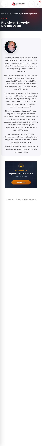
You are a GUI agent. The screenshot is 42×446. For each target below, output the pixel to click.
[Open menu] (4, 4)
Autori (10, 14)
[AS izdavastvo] (18, 4)
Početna (3, 14)
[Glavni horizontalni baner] (21, 174)
